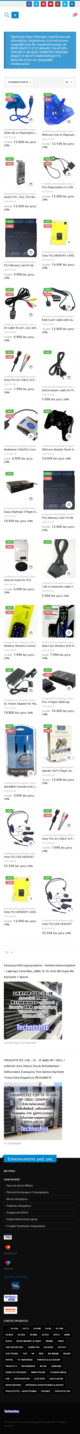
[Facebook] (29, 4)
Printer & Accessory (48, 1359)
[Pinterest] (43, 4)
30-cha (14, 1328)
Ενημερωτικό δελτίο (17, 1212)
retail (43, 1366)
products (11, 1366)
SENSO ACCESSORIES (15, 1372)
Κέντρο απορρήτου (17, 1198)
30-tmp (59, 1328)
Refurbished (28, 1366)
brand (49, 1341)
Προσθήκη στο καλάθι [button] (30, 119)
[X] (36, 4)
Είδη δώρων (56, 1378)
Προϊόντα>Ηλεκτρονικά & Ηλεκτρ (45, 1385)
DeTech (62, 1347)
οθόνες (45, 1391)
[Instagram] (57, 4)
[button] (7, 15)
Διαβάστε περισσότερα (68, 242)
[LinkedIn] (72, 4)
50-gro (21, 1334)
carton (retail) (14, 1347)
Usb (7, 1378)
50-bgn (9, 1334)
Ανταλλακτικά (22, 1378)
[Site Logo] (22, 15)
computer (33, 1347)
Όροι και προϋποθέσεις (20, 1185)
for (25, 1353)
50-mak (33, 1334)
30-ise (48, 1328)
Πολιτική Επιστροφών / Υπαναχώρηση (28, 1192)
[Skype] (65, 4)
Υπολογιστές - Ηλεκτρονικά (21, 1391)
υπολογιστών (62, 1391)
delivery (48, 1347)
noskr (66, 1353)
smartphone (38, 1372)
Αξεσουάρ (39, 1378)
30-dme (37, 1328)
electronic (11, 1353)
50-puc (45, 1334)
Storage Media (58, 1372)
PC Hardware (25, 1359)
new (41, 1353)
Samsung (56, 1366)
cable (60, 1341)
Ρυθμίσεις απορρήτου (19, 1205)
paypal (9, 1359)
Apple (56, 1334)
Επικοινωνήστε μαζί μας (30, 1159)
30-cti (26, 1328)
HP (32, 1353)
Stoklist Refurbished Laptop (22, 1219)
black (8, 1341)
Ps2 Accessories (21, 129)
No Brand (53, 1353)
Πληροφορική (13, 1385)
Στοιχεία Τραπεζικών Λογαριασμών (26, 1225)
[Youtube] (50, 4)
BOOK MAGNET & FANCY (29, 1341)
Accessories (9, 129)
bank (67, 1334)
